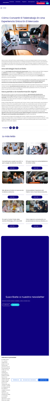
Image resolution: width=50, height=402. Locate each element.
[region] (25, 379)
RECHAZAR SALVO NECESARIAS (29, 380)
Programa (24, 1)
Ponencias (11, 1)
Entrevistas (18, 1)
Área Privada (41, 3)
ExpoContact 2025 (44, 1)
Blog (37, 1)
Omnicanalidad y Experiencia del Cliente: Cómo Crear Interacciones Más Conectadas (36, 191)
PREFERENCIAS (16, 380)
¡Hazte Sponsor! (31, 1)
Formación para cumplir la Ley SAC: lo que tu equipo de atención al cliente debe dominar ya (12, 162)
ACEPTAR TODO (43, 380)
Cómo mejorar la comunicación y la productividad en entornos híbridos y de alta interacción (37, 221)
